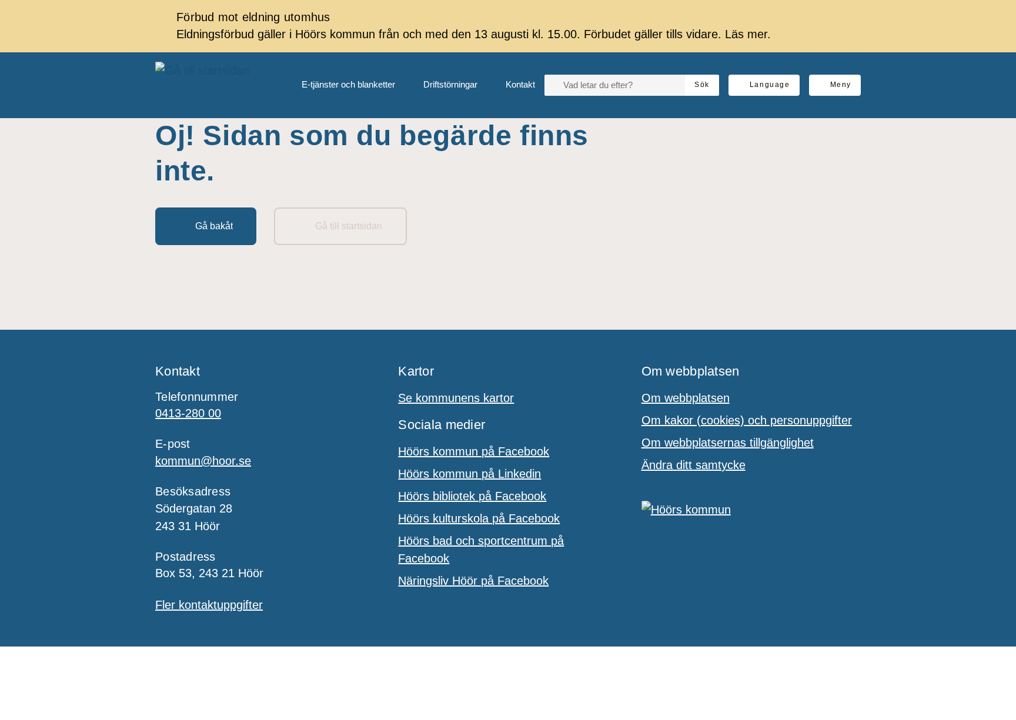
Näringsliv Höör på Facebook (473, 580)
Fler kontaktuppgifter (209, 604)
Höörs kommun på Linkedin (469, 473)
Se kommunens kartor (456, 397)
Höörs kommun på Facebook (473, 451)
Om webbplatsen (685, 397)
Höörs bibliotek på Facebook (472, 496)
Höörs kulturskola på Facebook (479, 518)
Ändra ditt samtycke (693, 464)
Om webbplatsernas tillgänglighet (727, 442)
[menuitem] (339, 85)
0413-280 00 (188, 413)
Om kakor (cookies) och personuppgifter (746, 420)
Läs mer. (748, 34)
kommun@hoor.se (203, 460)
